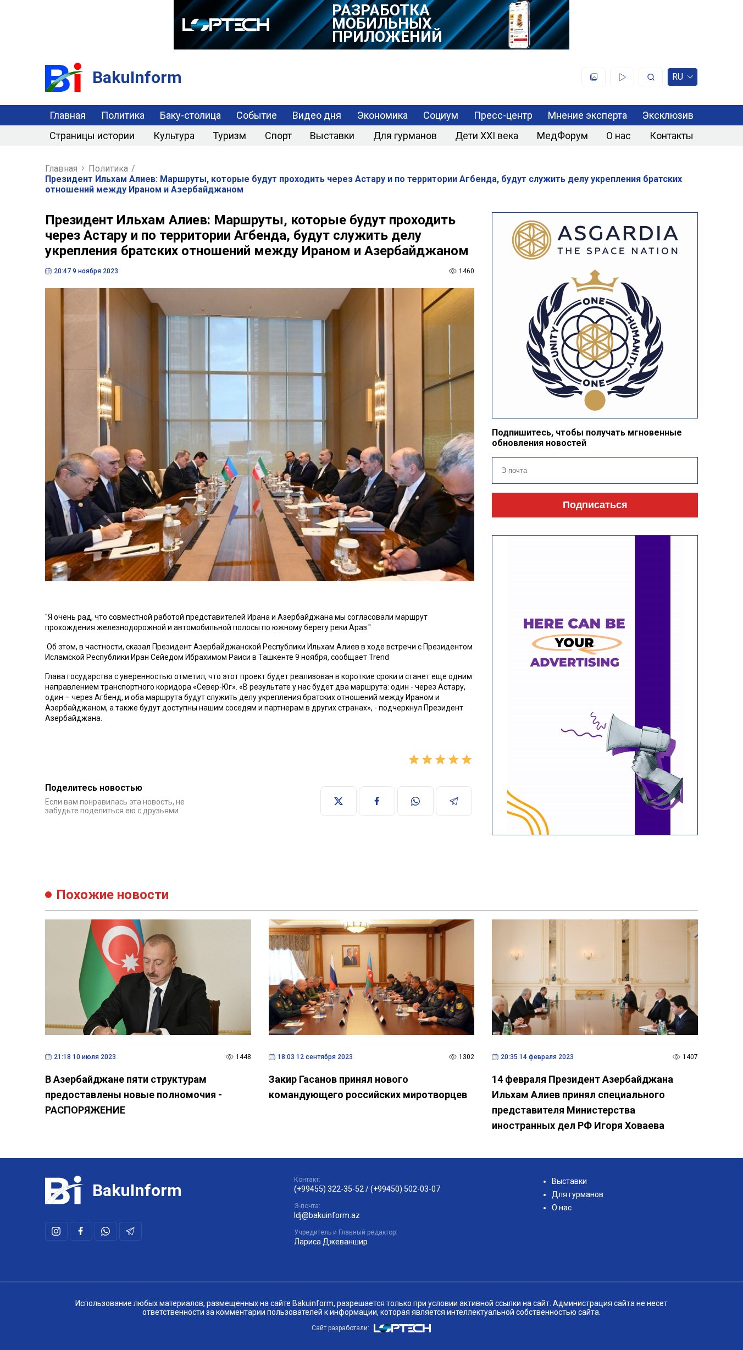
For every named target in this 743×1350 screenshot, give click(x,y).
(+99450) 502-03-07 (405, 1188)
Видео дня (316, 115)
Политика (123, 115)
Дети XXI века (486, 135)
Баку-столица (190, 115)
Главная (67, 115)
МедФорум (562, 135)
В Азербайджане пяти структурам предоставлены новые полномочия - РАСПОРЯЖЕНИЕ (133, 1094)
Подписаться (595, 504)
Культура (174, 135)
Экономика (382, 115)
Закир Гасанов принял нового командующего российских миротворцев (368, 1086)
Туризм (229, 135)
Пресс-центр (503, 115)
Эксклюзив (668, 115)
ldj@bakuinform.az (327, 1215)
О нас (618, 135)
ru (677, 78)
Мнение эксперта (587, 115)
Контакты (672, 135)
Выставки (332, 135)
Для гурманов (405, 135)
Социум (440, 115)
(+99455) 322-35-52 (329, 1188)
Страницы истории (92, 135)
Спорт (278, 135)
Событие (256, 115)
